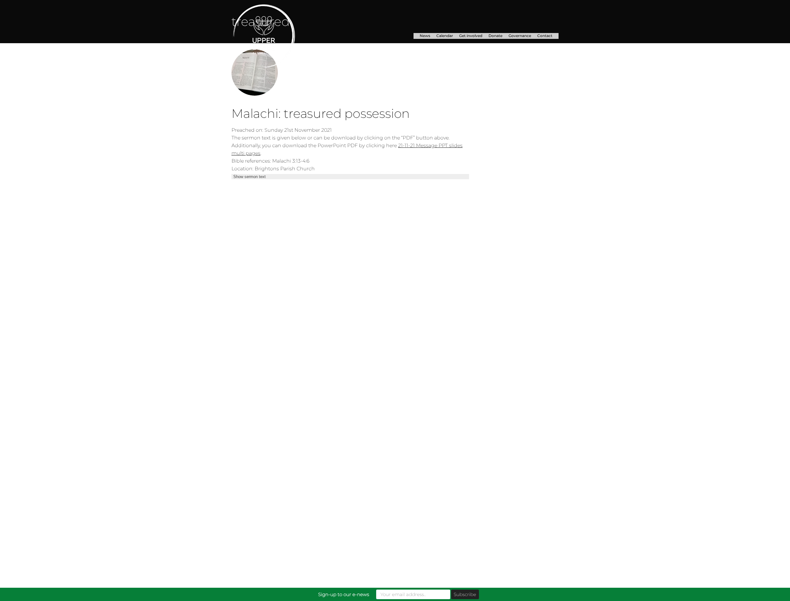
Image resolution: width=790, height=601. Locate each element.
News (425, 35)
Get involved (470, 35)
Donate (495, 35)
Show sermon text (249, 176)
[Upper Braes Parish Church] (282, 36)
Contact (544, 35)
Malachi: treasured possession (320, 113)
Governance (520, 35)
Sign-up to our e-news (343, 594)
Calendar (444, 35)
